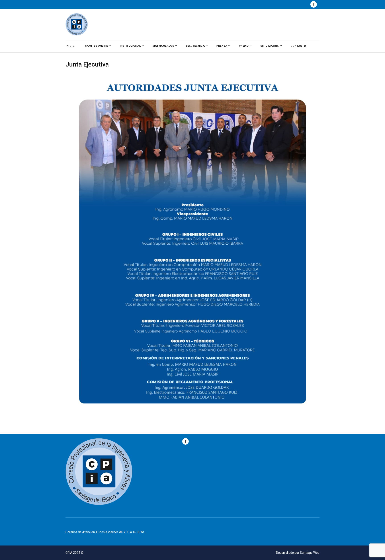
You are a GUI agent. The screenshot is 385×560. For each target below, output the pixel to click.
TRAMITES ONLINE (95, 45)
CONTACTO (298, 46)
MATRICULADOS (163, 45)
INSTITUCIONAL (130, 45)
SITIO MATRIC (269, 45)
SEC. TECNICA (195, 45)
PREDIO (244, 45)
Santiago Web (309, 552)
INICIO (70, 46)
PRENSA (221, 45)
